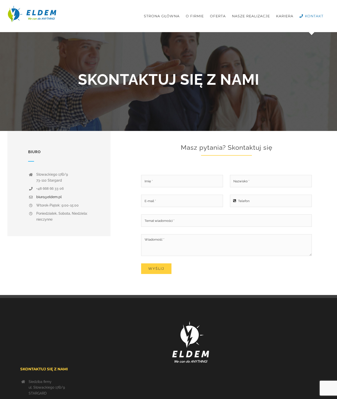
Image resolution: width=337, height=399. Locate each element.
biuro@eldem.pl (49, 197)
